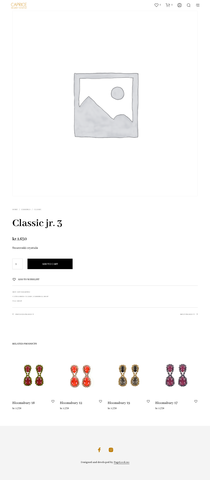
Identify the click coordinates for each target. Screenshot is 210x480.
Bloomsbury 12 (71, 403)
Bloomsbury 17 (166, 403)
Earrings (25, 209)
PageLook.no (121, 462)
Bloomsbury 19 (119, 403)
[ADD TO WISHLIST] (53, 401)
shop (19, 301)
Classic (37, 209)
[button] (157, 5)
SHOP (45, 296)
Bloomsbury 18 (23, 403)
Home (15, 209)
